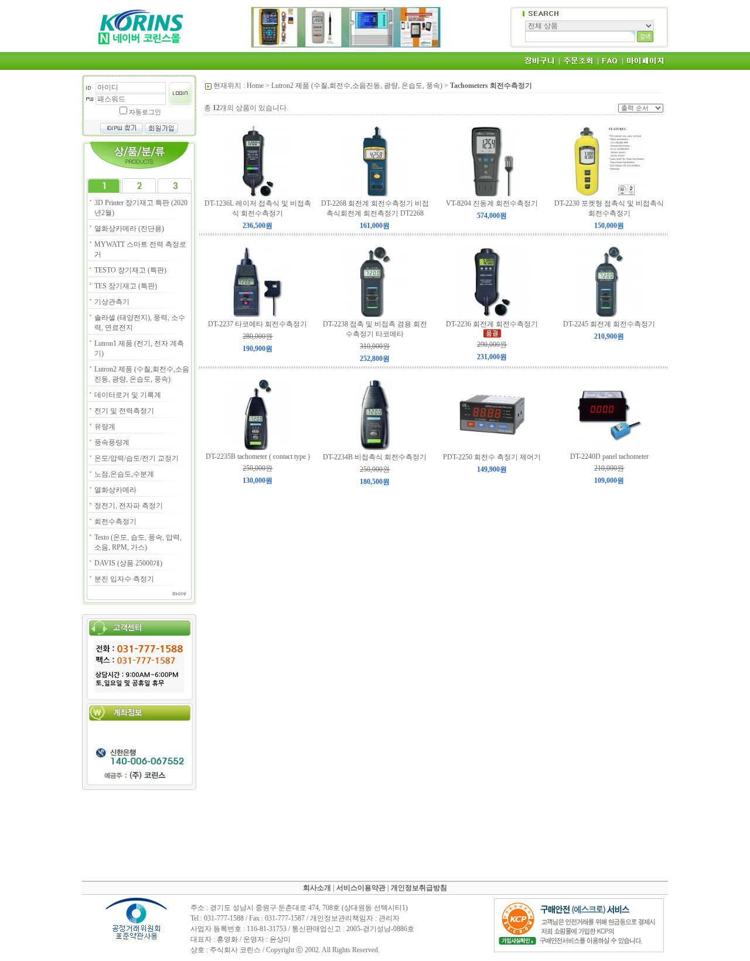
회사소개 (317, 888)
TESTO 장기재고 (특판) (130, 270)
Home (255, 85)
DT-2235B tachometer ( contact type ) (258, 456)
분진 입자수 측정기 (124, 579)
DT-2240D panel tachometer (609, 456)
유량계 (104, 426)
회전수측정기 (115, 521)
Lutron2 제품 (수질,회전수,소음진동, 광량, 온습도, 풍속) (356, 85)
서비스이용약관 (361, 888)
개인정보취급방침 (419, 888)
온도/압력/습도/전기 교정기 (136, 458)
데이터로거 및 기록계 (127, 395)
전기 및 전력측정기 (124, 411)
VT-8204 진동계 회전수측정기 (492, 203)
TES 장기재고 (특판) (125, 286)
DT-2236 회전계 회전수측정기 (492, 324)
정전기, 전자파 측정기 (128, 506)
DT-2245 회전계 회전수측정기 (609, 324)
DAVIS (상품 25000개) (128, 563)
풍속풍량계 (111, 442)
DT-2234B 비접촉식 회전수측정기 (375, 457)
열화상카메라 (115, 490)
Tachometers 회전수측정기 (491, 85)
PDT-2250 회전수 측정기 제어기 (492, 457)
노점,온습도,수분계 (124, 474)
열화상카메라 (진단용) (129, 228)
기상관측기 (111, 302)
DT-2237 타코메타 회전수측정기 (257, 324)
